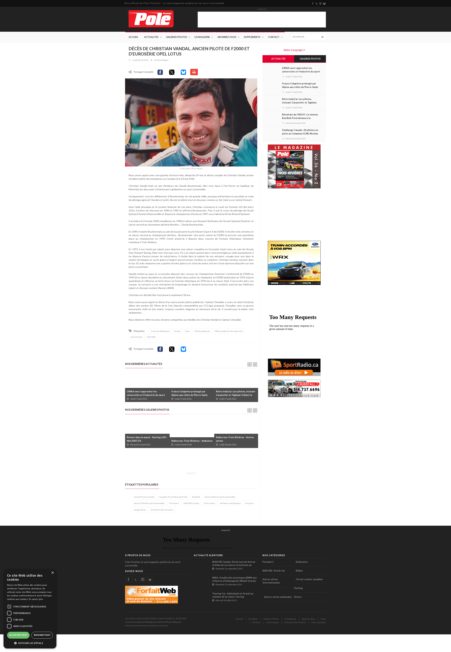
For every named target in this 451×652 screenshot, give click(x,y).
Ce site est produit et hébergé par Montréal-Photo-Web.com (153, 622)
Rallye (299, 570)
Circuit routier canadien (309, 579)
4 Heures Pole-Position (295, 622)
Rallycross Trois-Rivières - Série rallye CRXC (234, 439)
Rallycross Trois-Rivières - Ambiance (147, 440)
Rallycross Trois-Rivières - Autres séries (190, 439)
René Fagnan (162, 60)
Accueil (133, 37)
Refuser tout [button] (42, 635)
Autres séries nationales (278, 596)
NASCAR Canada (191, 503)
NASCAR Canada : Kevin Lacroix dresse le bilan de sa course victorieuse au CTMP (233, 565)
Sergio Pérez (140, 509)
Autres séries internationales (271, 581)
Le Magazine (202, 37)
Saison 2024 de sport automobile (149, 503)
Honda (177, 331)
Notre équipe (272, 622)
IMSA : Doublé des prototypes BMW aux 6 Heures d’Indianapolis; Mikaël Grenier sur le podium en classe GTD (234, 580)
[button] (30, 643)
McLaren (249, 503)
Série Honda (136, 337)
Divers (298, 596)
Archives (256, 622)
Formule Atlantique (160, 331)
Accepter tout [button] (18, 635)
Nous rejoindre (318, 622)
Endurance (302, 561)
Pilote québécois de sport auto (229, 331)
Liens (323, 618)
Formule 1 (174, 503)
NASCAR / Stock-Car (273, 570)
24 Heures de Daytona (230, 503)
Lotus (187, 331)
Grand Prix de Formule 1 (162, 509)
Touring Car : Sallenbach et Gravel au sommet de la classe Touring (232, 595)
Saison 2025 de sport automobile (220, 497)
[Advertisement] (189, 462)
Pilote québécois (202, 331)
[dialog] (30, 608)
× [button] (52, 572)
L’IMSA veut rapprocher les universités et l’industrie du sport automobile (301, 71)
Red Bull (196, 497)
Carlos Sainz (209, 503)
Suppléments (252, 37)
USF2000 (151, 337)
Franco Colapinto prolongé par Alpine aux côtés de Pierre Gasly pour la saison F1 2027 (145, 395)
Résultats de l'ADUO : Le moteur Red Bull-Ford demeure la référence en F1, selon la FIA (236, 395)
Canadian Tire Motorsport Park (173, 497)
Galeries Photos (176, 37)
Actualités (151, 37)
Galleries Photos (271, 618)
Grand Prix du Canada (144, 497)
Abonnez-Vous (226, 37)
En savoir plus (36, 599)
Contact (273, 37)
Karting (298, 588)
